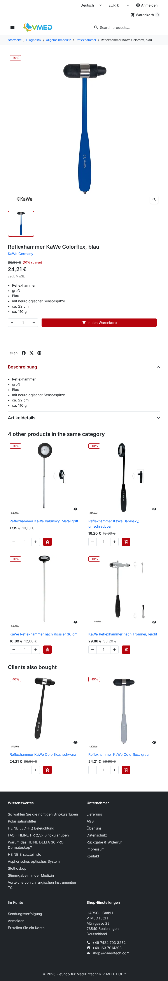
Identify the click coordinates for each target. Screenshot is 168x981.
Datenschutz (97, 835)
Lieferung (94, 814)
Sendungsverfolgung (25, 914)
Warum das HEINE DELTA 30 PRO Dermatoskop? (35, 845)
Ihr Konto (15, 902)
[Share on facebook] (23, 352)
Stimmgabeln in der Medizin (31, 875)
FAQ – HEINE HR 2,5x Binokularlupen (38, 835)
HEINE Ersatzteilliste (24, 854)
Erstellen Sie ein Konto (26, 928)
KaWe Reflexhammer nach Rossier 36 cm (43, 634)
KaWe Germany (20, 253)
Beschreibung (22, 367)
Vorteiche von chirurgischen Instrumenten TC (42, 885)
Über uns (94, 828)
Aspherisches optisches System (34, 861)
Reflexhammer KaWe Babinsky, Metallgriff (44, 521)
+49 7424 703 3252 (109, 942)
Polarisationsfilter (22, 821)
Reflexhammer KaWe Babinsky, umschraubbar (113, 523)
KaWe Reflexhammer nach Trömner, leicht (122, 634)
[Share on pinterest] (39, 352)
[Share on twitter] (31, 352)
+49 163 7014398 (107, 948)
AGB (90, 821)
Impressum (96, 849)
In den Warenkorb (99, 322)
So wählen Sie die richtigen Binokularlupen (43, 814)
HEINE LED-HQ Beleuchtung (31, 828)
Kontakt (93, 856)
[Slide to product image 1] (21, 224)
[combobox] (125, 27)
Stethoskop (17, 868)
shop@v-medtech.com (111, 953)
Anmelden (16, 921)
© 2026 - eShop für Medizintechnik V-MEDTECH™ (84, 974)
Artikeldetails (21, 417)
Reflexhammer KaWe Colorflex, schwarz (43, 754)
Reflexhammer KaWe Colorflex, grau (118, 754)
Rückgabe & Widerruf (104, 842)
